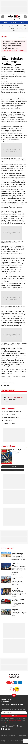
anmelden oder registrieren (15, 397)
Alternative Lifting (6, 379)
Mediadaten (13, 470)
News (6, 22)
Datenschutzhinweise (8, 735)
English (11, 19)
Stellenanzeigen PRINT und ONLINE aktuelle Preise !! (14, 29)
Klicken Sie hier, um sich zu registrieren (13, 50)
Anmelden (14, 715)
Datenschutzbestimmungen (15, 720)
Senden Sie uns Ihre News (12, 704)
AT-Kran (4, 376)
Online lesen (13, 466)
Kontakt (5, 702)
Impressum (22, 735)
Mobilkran (22, 376)
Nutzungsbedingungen (7, 722)
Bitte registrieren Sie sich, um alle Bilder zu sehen (11, 150)
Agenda (13, 22)
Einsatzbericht (15, 376)
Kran (9, 376)
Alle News (22, 37)
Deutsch (16, 19)
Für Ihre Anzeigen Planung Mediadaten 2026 (14, 26)
